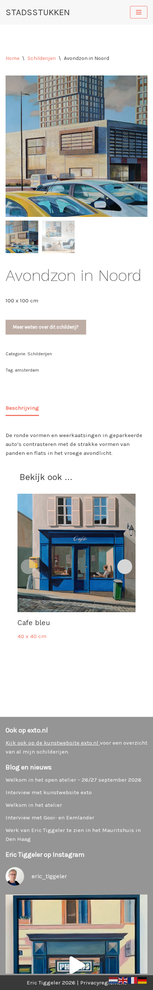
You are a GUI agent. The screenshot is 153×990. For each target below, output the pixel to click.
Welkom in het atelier (34, 805)
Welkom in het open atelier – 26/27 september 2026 (73, 779)
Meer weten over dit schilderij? (46, 327)
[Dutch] (113, 980)
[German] (142, 980)
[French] (133, 980)
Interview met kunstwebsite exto (49, 792)
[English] (123, 980)
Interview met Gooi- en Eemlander (50, 817)
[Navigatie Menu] (138, 12)
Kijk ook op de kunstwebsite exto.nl (53, 742)
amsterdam (27, 370)
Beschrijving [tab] (22, 408)
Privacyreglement (103, 982)
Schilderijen (41, 58)
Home (12, 58)
